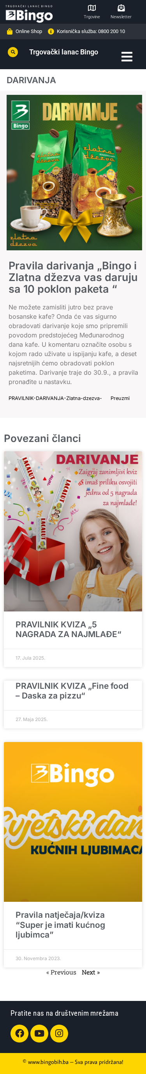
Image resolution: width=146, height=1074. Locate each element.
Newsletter (121, 16)
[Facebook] (19, 1034)
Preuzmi (120, 398)
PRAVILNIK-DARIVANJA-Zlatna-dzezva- (55, 398)
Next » (91, 972)
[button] (13, 52)
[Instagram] (59, 1034)
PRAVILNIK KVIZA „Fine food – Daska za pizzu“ (72, 690)
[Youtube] (39, 1034)
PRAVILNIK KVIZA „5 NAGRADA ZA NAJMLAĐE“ (68, 629)
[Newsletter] (121, 7)
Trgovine (92, 16)
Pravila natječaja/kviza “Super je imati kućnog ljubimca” (60, 924)
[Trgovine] (91, 7)
